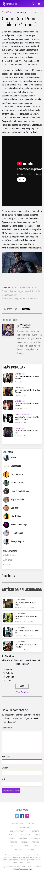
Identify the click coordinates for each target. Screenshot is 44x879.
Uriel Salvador (17, 474)
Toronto (13, 842)
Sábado (9, 673)
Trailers (18, 849)
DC (32, 287)
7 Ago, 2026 (18, 395)
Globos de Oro (15, 846)
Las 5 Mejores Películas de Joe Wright (25, 603)
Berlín (37, 835)
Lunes (8, 680)
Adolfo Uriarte (9, 555)
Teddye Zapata (17, 541)
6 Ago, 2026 (18, 422)
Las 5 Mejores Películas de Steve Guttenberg (26, 646)
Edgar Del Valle (17, 499)
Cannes (12, 838)
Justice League (16, 291)
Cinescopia (16, 466)
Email (4, 767)
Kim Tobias (16, 516)
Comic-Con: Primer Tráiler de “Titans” (20, 21)
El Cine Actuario (18, 482)
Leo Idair (15, 507)
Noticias (30, 849)
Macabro (23, 838)
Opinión (6, 12)
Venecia (24, 842)
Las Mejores (20, 374)
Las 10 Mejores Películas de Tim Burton (26, 618)
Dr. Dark (6, 564)
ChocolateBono (24, 327)
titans (30, 298)
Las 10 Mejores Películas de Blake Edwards (27, 377)
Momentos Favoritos (24, 415)
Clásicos (33, 824)
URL (3, 779)
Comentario (7, 727)
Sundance (36, 838)
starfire (10, 298)
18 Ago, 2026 (19, 409)
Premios (35, 842)
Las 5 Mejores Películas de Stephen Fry (27, 632)
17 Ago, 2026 (19, 436)
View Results (22, 692)
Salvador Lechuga (19, 524)
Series (37, 846)
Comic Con (25, 287)
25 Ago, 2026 (18, 607)
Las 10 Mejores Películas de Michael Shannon (27, 391)
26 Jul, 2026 (18, 381)
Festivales (25, 835)
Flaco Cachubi (17, 533)
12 (26, 381)
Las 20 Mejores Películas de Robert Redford (27, 404)
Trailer (37, 298)
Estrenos (13, 835)
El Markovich (21, 12)
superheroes (21, 298)
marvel (28, 291)
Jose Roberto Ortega (20, 491)
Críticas (35, 831)
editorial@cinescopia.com (22, 869)
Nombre (5, 756)
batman (15, 287)
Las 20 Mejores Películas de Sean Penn (26, 432)
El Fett (14, 457)
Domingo (10, 676)
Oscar (28, 846)
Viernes (9, 669)
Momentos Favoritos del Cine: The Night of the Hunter (27, 418)
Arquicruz (7, 559)
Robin (34, 291)
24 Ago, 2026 (18, 636)
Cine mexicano (18, 824)
